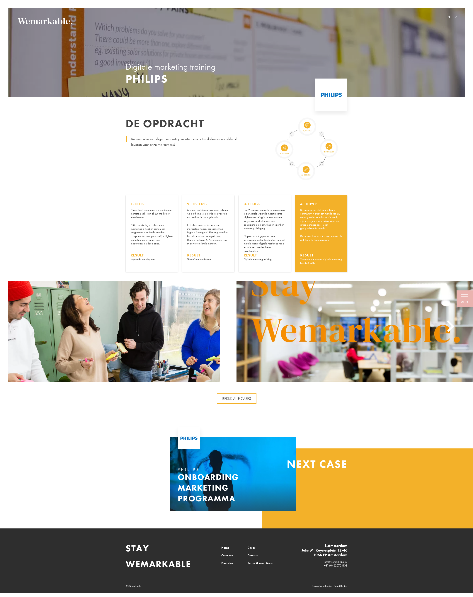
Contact (253, 555)
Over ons (227, 555)
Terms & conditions (260, 563)
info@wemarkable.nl (335, 562)
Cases (252, 548)
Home (225, 548)
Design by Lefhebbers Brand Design (329, 586)
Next (450, 326)
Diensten (227, 563)
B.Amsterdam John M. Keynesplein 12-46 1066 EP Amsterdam (324, 550)
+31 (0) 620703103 (335, 565)
